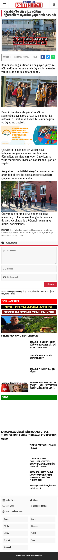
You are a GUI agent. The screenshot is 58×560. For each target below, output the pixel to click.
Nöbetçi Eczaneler (40, 506)
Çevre (33, 519)
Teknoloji (7, 547)
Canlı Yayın (9, 506)
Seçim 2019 (9, 500)
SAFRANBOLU (38, 233)
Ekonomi (34, 526)
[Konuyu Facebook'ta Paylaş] (43, 57)
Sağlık (33, 533)
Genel (8, 57)
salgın (46, 233)
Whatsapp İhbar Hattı (14, 511)
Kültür (6, 533)
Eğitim (6, 526)
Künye (35, 500)
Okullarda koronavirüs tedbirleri (22, 233)
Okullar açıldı (6, 233)
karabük (19, 230)
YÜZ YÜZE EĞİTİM (18, 236)
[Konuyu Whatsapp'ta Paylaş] (53, 57)
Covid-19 (12, 230)
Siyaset (7, 540)
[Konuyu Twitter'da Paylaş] (48, 57)
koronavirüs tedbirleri (44, 230)
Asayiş (6, 519)
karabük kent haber (29, 230)
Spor (33, 540)
